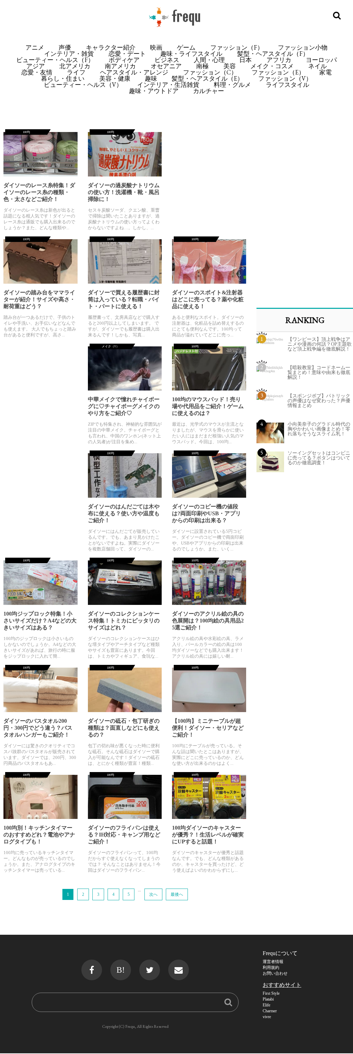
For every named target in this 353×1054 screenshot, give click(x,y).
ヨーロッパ (321, 60)
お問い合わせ (275, 973)
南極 (202, 66)
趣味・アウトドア (154, 91)
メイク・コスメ (272, 66)
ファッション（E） (278, 72)
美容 (229, 66)
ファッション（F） (236, 47)
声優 (65, 47)
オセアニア (166, 66)
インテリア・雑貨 (69, 54)
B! (121, 969)
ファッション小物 (302, 47)
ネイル (317, 66)
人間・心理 (209, 60)
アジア (35, 66)
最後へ (177, 894)
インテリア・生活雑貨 (168, 85)
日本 (245, 60)
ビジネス (166, 60)
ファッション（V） (285, 78)
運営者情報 (273, 961)
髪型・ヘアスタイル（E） (207, 78)
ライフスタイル (287, 85)
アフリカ (278, 60)
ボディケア (124, 60)
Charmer (270, 1011)
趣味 (151, 78)
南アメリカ (120, 66)
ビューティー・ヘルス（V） (83, 85)
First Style (271, 993)
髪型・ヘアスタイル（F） (273, 54)
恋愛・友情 (36, 72)
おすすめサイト (282, 985)
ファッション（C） (210, 72)
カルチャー (208, 91)
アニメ (35, 47)
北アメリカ (74, 66)
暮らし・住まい (62, 78)
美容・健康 (114, 78)
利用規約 (271, 967)
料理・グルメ (232, 85)
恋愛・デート (127, 54)
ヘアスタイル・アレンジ (134, 72)
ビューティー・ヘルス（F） (55, 60)
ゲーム (186, 47)
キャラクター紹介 (110, 47)
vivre (267, 1016)
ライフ (76, 72)
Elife (266, 1005)
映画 (156, 47)
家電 (325, 72)
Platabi (268, 999)
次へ (153, 894)
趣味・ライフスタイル (191, 54)
